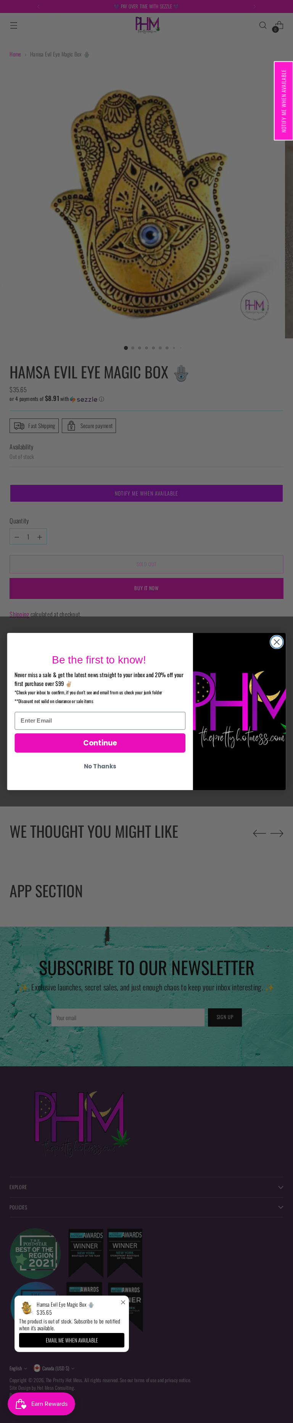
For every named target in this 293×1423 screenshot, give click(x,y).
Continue (100, 743)
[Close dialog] (276, 642)
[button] (283, 100)
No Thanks (100, 766)
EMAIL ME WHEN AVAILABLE (72, 1340)
